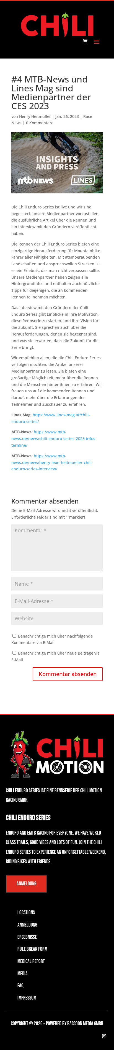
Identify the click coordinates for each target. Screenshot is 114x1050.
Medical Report (31, 961)
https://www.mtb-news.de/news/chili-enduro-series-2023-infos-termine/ (54, 438)
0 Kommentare (39, 122)
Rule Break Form (32, 949)
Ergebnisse (27, 937)
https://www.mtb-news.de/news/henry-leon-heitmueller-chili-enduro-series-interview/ (52, 462)
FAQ (20, 986)
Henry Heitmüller (35, 116)
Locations (26, 913)
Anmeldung (26, 884)
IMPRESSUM (26, 998)
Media (22, 974)
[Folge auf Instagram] (104, 1036)
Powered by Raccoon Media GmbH (74, 1023)
